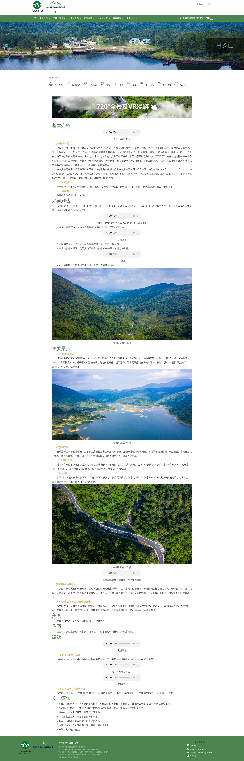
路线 (134, 85)
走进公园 (44, 18)
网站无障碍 (199, 742)
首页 (34, 18)
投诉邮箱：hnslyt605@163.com (201, 753)
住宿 (121, 85)
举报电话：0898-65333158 (199, 749)
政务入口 (200, 4)
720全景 (183, 85)
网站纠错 (193, 756)
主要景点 (93, 85)
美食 (108, 85)
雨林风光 (150, 85)
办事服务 (194, 746)
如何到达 (76, 85)
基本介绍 (59, 85)
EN (209, 4)
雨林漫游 (75, 18)
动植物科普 (102, 18)
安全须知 (167, 85)
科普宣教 (117, 18)
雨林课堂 (88, 18)
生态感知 (130, 18)
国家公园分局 (59, 18)
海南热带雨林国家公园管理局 (192, 18)
